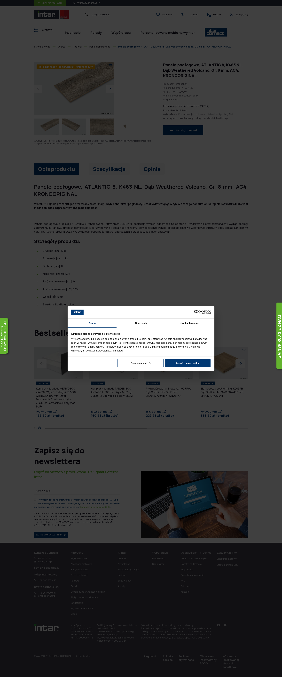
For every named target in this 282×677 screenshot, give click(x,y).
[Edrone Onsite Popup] (141, 338)
